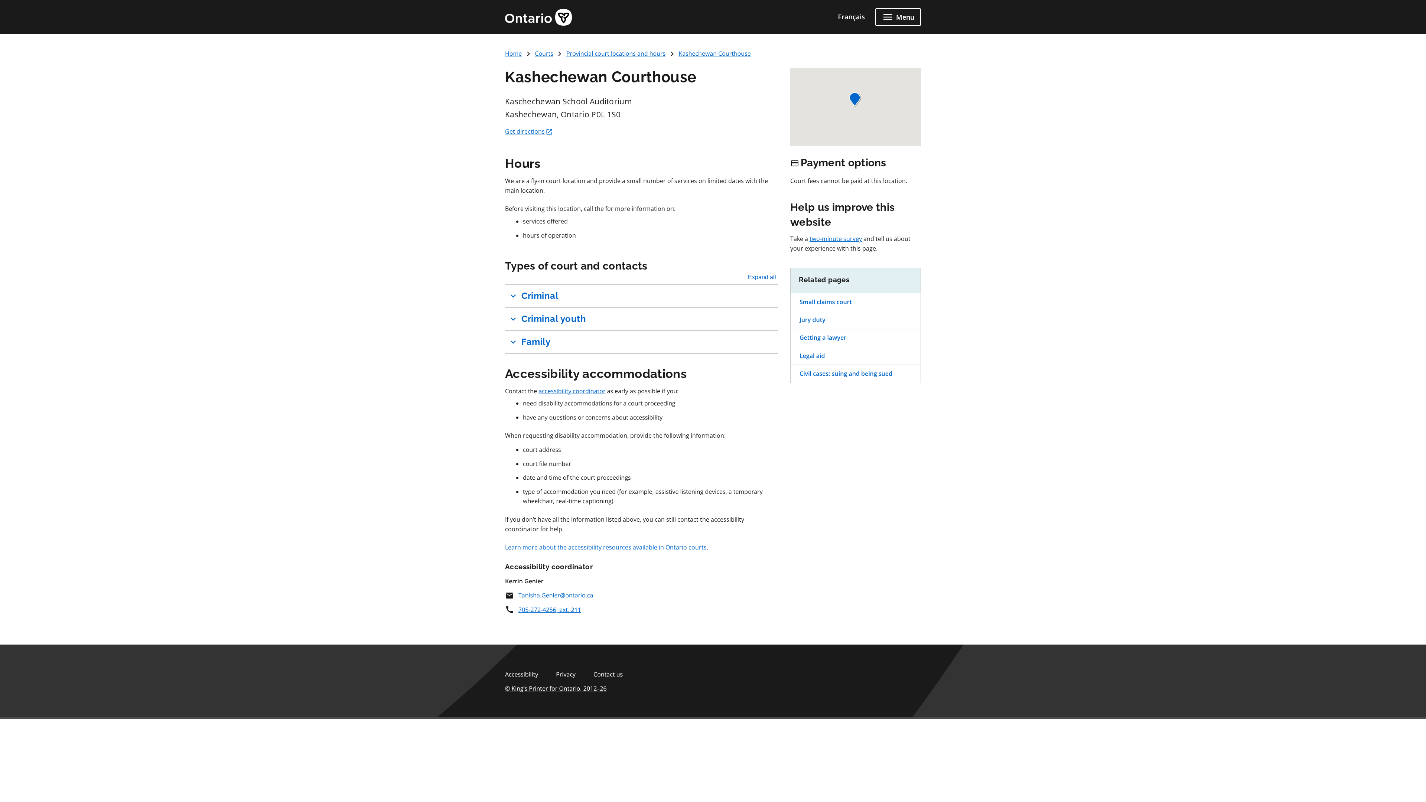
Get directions (525, 131)
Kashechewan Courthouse (714, 53)
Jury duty (813, 320)
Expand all (762, 277)
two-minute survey (836, 239)
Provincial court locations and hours (615, 53)
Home (513, 53)
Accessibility (521, 674)
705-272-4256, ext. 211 (549, 610)
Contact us (608, 674)
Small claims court (826, 302)
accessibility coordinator (571, 391)
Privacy (566, 674)
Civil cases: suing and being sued (846, 373)
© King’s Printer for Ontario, (556, 688)
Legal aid (812, 356)
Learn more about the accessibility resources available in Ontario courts (606, 547)
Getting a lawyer (823, 337)
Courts (544, 53)
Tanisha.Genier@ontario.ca (555, 595)
